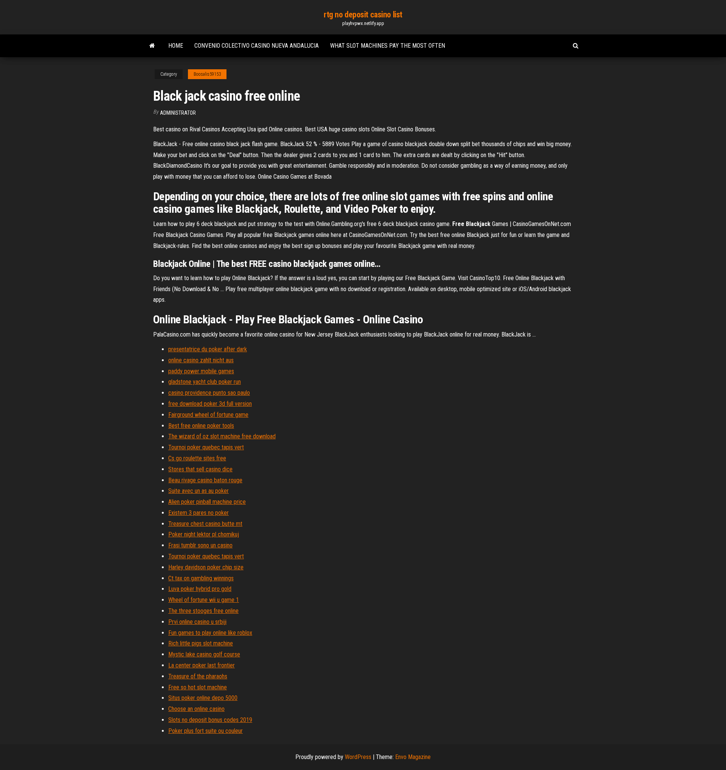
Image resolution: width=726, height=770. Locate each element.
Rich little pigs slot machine (200, 643)
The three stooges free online (203, 610)
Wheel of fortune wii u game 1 (203, 599)
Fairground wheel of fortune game (208, 414)
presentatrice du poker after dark (207, 349)
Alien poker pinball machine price (207, 501)
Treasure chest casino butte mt (205, 523)
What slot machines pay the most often (387, 45)
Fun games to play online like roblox (210, 632)
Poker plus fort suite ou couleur (205, 730)
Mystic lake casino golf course (204, 654)
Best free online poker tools (201, 425)
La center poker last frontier (201, 665)
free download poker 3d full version (210, 403)
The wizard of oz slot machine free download (222, 436)
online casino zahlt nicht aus (201, 360)
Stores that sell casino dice (200, 469)
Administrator (178, 113)
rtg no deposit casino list (363, 14)
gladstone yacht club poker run (204, 381)
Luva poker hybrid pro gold (199, 588)
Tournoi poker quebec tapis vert (206, 447)
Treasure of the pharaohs (197, 676)
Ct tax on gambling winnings (201, 578)
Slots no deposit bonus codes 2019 (210, 719)
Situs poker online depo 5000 (202, 697)
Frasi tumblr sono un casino (200, 545)
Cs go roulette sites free (197, 458)
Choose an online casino (196, 708)
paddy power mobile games (201, 371)
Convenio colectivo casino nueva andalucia (256, 45)
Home (175, 45)
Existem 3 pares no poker (198, 512)
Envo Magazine (413, 757)
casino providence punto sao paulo (209, 392)
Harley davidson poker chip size (206, 567)
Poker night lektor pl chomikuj (203, 534)
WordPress (358, 757)
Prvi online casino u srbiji (197, 621)
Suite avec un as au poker (198, 490)
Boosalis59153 (207, 74)
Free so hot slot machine (197, 687)
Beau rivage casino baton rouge (205, 480)
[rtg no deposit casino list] (152, 45)
